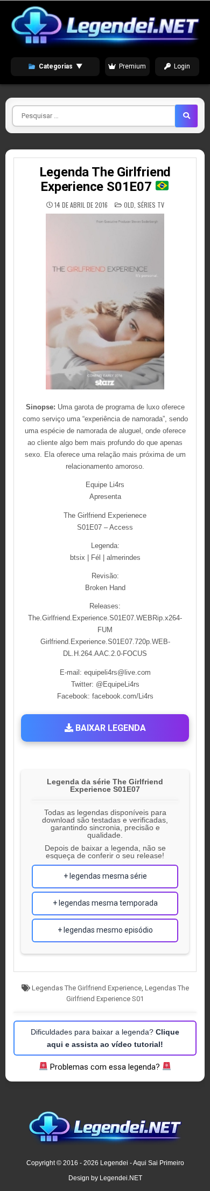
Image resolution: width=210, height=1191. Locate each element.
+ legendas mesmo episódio (105, 930)
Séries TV (150, 204)
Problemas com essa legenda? (105, 1067)
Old (129, 204)
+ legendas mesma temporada (105, 903)
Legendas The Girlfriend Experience (87, 988)
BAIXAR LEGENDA (109, 728)
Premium (132, 66)
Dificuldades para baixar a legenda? (105, 1038)
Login (182, 66)
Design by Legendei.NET (105, 1178)
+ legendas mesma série (105, 876)
